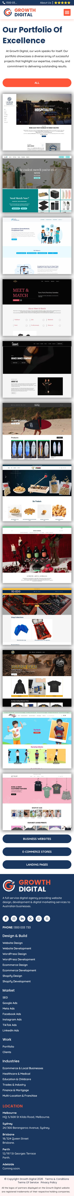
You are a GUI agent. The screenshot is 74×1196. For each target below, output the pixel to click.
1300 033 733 (22, 927)
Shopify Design (12, 976)
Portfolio (8, 1046)
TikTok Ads (10, 1025)
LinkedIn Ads (11, 1030)
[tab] (37, 82)
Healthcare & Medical (16, 1073)
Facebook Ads (12, 1014)
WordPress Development (19, 959)
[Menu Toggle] (67, 12)
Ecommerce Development (19, 970)
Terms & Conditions (57, 1179)
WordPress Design (15, 954)
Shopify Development (17, 981)
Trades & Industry (14, 1084)
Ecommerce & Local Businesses (23, 1068)
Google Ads (10, 1003)
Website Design (13, 943)
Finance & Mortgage (16, 1090)
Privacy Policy (49, 1182)
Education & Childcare (17, 1079)
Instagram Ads (12, 1019)
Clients (7, 1052)
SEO (5, 997)
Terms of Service (28, 1182)
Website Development (17, 948)
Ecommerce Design (15, 965)
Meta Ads (9, 1008)
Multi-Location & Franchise (20, 1095)
